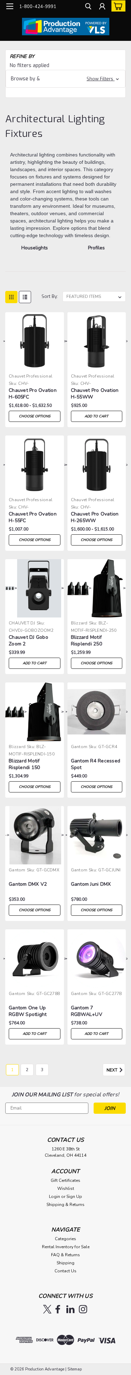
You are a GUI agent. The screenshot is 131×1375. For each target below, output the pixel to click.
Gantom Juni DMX (91, 884)
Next (112, 1070)
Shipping (65, 1263)
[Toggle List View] (25, 297)
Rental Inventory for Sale (65, 1247)
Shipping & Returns (65, 1204)
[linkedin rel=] (70, 1309)
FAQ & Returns (65, 1255)
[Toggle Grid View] (11, 297)
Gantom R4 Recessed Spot (96, 764)
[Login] (102, 7)
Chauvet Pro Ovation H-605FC (33, 393)
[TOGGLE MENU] (9, 6)
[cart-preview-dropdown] (117, 6)
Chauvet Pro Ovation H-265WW (95, 517)
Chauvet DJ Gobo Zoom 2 (28, 640)
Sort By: (50, 296)
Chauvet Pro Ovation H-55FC (33, 517)
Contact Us (65, 1271)
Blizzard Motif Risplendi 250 (86, 640)
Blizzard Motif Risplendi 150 (24, 764)
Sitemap (74, 1369)
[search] (88, 7)
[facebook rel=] (57, 1309)
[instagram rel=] (83, 1309)
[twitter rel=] (47, 1309)
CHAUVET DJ (22, 623)
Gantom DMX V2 (28, 884)
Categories (65, 1239)
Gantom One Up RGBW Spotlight (28, 1011)
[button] (65, 79)
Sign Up (74, 1196)
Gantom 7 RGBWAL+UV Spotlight (86, 1011)
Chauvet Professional (30, 376)
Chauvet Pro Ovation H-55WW (95, 393)
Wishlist (65, 1188)
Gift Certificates (65, 1180)
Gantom (79, 746)
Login (54, 1196)
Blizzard (79, 623)
